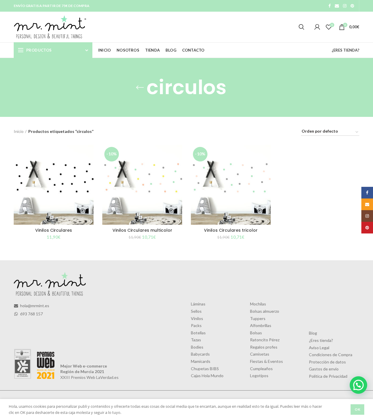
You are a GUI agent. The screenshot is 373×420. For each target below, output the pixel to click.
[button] (358, 385)
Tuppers (257, 318)
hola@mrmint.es (34, 305)
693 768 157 (31, 313)
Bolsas (256, 332)
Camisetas (259, 354)
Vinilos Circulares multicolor (142, 230)
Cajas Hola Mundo (207, 375)
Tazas (196, 339)
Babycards (200, 354)
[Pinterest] (352, 6)
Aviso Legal (319, 347)
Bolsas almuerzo (264, 311)
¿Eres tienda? (321, 340)
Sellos (196, 311)
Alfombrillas (260, 325)
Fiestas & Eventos (266, 361)
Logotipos (259, 375)
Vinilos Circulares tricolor (231, 230)
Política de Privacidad (328, 376)
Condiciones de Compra (330, 354)
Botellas (198, 332)
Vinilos (197, 318)
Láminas (198, 303)
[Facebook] (329, 6)
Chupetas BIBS (205, 368)
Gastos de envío (324, 368)
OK (357, 409)
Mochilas (258, 303)
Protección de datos (327, 361)
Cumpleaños (261, 368)
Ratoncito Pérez (264, 339)
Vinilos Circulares (53, 230)
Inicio (19, 131)
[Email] (337, 6)
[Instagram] (345, 6)
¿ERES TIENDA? (345, 50)
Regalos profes (263, 347)
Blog (313, 333)
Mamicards (200, 361)
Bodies (197, 347)
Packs (196, 325)
